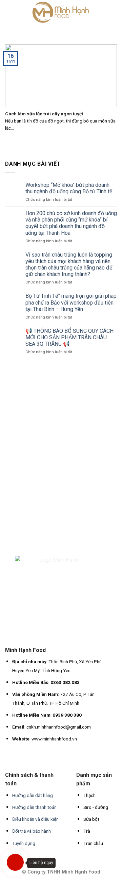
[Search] (114, 11)
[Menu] (9, 11)
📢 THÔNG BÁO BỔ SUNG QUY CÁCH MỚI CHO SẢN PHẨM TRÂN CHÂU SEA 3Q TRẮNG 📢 (69, 337)
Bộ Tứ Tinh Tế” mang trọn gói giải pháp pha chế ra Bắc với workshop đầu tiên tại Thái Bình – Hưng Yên (71, 302)
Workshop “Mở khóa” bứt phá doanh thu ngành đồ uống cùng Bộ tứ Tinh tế (68, 188)
